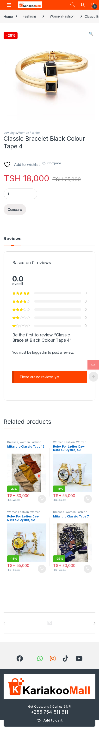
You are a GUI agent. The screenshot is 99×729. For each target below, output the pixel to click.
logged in (39, 352)
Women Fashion (62, 16)
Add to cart (52, 720)
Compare (54, 163)
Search (72, 4)
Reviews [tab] (12, 239)
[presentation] (94, 623)
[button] (91, 33)
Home (8, 16)
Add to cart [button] (42, 499)
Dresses (12, 442)
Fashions (30, 16)
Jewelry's (10, 132)
